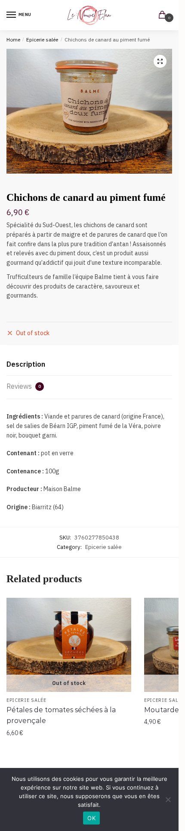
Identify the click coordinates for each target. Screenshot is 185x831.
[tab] (89, 365)
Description (25, 364)
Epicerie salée (42, 39)
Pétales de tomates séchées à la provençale (61, 715)
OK (91, 818)
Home (13, 39)
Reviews (23, 386)
